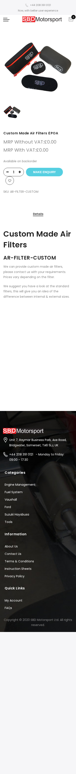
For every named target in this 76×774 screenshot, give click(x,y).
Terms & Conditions (19, 561)
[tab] (38, 214)
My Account (13, 600)
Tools (8, 522)
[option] (38, 67)
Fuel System (14, 492)
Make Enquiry (44, 172)
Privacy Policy (14, 576)
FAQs (8, 608)
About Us (11, 546)
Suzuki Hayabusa (17, 514)
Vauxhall (11, 499)
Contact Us (13, 554)
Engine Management (20, 484)
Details (38, 214)
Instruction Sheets (18, 569)
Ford (8, 507)
